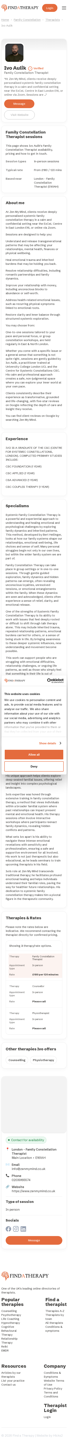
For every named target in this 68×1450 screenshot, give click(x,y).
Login (49, 8)
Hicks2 (58, 1435)
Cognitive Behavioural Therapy (9, 1330)
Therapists (52, 19)
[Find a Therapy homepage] (19, 8)
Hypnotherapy (10, 1323)
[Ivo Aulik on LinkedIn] (23, 1229)
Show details (47, 743)
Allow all (34, 754)
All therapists (54, 1323)
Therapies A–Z (54, 1311)
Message (19, 103)
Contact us (8, 1384)
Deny (34, 766)
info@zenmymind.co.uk (28, 1169)
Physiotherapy (43, 1060)
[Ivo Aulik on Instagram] (16, 1229)
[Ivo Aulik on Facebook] (8, 1229)
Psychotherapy (11, 1315)
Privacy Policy (53, 1388)
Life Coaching (10, 1319)
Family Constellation (27, 19)
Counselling (16, 1060)
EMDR (5, 1350)
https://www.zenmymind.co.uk (33, 1191)
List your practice (13, 1380)
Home (5, 19)
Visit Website (20, 115)
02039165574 (21, 1180)
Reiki (4, 1346)
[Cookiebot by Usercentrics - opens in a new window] (48, 680)
